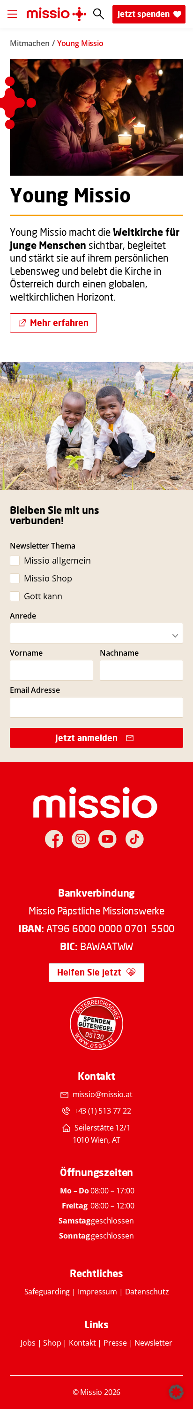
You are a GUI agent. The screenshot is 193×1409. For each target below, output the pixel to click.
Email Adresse (35, 690)
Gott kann (43, 596)
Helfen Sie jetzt (89, 972)
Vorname (26, 653)
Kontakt (82, 1343)
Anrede (23, 616)
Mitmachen (29, 43)
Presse (115, 1343)
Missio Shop (48, 578)
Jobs (28, 1343)
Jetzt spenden (144, 14)
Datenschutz (147, 1291)
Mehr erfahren (59, 322)
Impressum (97, 1291)
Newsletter (153, 1343)
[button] (176, 1392)
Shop (52, 1343)
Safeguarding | (51, 1291)
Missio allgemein (57, 560)
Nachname (119, 653)
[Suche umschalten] (98, 14)
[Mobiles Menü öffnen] (12, 14)
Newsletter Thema (42, 546)
